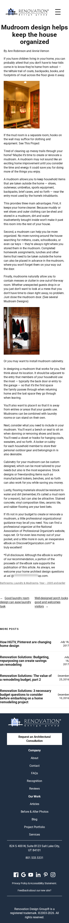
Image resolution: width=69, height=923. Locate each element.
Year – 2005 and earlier (52, 583)
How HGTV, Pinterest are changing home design (25, 644)
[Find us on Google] (23, 875)
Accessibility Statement (43, 883)
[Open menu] (57, 11)
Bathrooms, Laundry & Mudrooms (19, 583)
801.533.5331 (34, 858)
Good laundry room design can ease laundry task (15, 602)
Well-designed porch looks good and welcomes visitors (51, 602)
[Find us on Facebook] (16, 875)
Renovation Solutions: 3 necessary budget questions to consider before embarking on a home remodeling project (25, 696)
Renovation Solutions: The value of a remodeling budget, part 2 (26, 677)
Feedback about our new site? (34, 890)
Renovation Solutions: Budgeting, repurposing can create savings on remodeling (24, 660)
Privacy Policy (20, 883)
